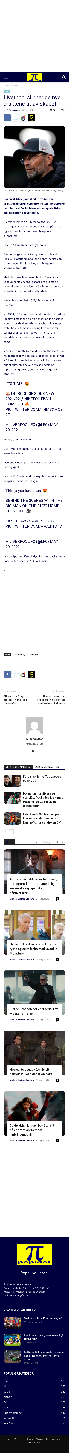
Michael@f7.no (19, 1295)
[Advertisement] (34, 36)
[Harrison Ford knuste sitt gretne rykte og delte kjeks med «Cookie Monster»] (34, 932)
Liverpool (33, 654)
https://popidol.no (34, 744)
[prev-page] (6, 831)
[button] (6, 77)
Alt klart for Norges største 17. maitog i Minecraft (15, 700)
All (37, 842)
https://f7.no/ (15, 117)
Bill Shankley (19, 654)
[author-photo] (34, 733)
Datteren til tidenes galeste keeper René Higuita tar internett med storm (44, 1356)
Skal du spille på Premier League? (43, 1318)
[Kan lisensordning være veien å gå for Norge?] (12, 1340)
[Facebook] (7, 117)
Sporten (56, 1438)
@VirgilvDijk (45, 521)
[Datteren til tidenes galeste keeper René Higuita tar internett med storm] (12, 1356)
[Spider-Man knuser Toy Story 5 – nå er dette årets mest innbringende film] (34, 1113)
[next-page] (11, 831)
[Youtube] (35, 751)
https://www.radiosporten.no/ (23, 117)
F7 (47, 1438)
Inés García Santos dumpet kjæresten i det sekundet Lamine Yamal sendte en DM (42, 818)
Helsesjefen (34, 1442)
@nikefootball (36, 399)
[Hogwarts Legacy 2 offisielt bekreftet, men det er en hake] (34, 1053)
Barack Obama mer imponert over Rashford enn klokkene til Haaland (51, 700)
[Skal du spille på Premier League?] (12, 1323)
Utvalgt (47, 842)
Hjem (6, 85)
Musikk (39, 1438)
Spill (9, 1438)
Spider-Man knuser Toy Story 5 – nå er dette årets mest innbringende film (33, 1130)
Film (22, 1438)
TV (15, 1438)
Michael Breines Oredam (22, 898)
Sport (15, 85)
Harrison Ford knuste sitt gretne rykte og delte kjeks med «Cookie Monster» (33, 948)
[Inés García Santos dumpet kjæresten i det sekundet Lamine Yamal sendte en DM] (12, 818)
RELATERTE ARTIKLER (18, 767)
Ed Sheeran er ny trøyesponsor (28, 245)
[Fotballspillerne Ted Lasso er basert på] (12, 781)
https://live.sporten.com (31, 117)
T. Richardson (13, 110)
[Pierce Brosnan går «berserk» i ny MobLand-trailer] (34, 992)
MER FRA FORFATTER (47, 767)
